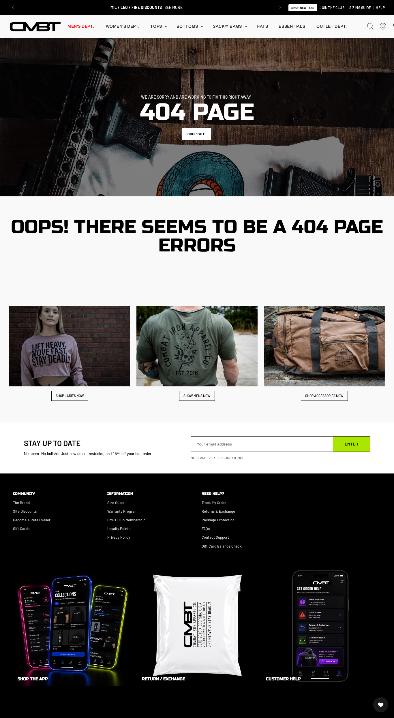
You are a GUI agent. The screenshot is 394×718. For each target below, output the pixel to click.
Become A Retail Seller (31, 520)
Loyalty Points (118, 528)
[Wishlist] (380, 704)
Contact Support (215, 537)
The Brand (21, 502)
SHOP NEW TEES (302, 8)
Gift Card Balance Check (222, 546)
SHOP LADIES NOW (70, 396)
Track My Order (214, 502)
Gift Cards (21, 528)
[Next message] (280, 7)
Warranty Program (122, 511)
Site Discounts (25, 511)
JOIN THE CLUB (332, 7)
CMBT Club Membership (126, 520)
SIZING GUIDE (360, 7)
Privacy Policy (118, 537)
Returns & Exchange (218, 511)
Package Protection (218, 520)
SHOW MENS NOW (197, 396)
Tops (156, 26)
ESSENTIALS (292, 26)
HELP (380, 7)
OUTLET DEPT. (331, 26)
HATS (262, 26)
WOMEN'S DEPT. (123, 26)
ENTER (351, 444)
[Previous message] (12, 7)
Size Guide (115, 502)
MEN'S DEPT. (80, 26)
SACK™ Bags (227, 26)
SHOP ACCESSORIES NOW (324, 396)
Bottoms (187, 26)
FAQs (206, 528)
